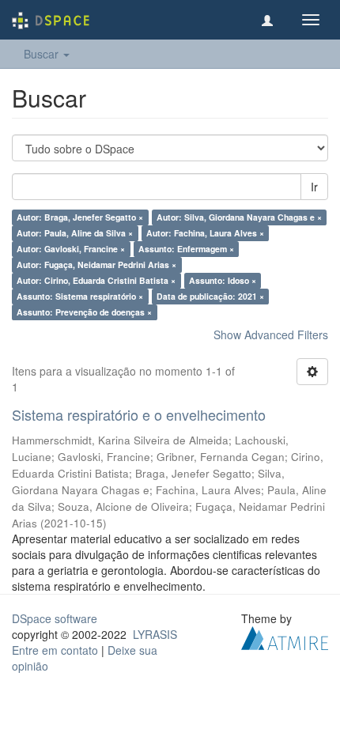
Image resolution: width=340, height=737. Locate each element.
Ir (314, 187)
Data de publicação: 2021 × (210, 296)
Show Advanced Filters (270, 334)
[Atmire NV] (284, 636)
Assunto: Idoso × (222, 280)
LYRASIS (155, 634)
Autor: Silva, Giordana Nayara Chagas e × (239, 217)
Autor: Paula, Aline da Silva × (75, 233)
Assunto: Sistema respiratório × (80, 296)
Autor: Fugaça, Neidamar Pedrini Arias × (96, 264)
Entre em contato (55, 650)
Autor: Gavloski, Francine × (71, 249)
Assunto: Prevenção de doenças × (84, 312)
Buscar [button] (43, 54)
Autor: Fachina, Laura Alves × (205, 233)
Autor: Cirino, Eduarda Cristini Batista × (96, 280)
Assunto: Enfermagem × (186, 249)
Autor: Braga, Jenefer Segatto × (80, 217)
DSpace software (54, 618)
